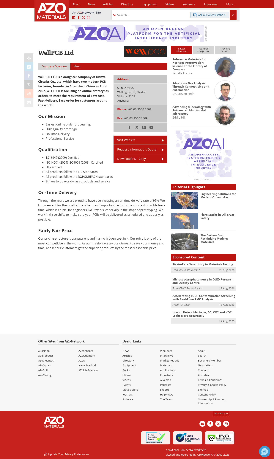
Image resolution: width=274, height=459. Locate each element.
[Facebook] (28, 75)
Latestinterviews (181, 50)
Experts (164, 389)
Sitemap (203, 389)
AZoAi (82, 360)
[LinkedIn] (28, 66)
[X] (28, 84)
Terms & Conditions (210, 380)
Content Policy (207, 394)
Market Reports (169, 360)
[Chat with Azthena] (264, 451)
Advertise (204, 375)
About (201, 351)
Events (126, 385)
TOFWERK (184, 304)
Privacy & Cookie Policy (212, 385)
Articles (127, 355)
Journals (127, 394)
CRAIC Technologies (190, 288)
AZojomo (165, 380)
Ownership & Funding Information (211, 401)
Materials (166, 365)
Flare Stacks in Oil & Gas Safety (217, 216)
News (125, 351)
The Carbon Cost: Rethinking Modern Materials (214, 238)
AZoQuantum (86, 355)
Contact (202, 370)
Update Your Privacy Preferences (68, 454)
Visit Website (126, 140)
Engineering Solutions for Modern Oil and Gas (218, 195)
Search (202, 355)
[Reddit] (28, 93)
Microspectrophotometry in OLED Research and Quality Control (202, 281)
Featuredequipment (203, 50)
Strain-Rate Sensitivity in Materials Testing (202, 264)
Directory (127, 4)
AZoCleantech (46, 360)
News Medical (87, 365)
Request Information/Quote (136, 149)
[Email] (28, 102)
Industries (166, 375)
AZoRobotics (45, 355)
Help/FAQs (166, 394)
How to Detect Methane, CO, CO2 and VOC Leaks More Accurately (202, 313)
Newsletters (205, 365)
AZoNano (44, 351)
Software (127, 399)
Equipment (129, 365)
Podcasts (165, 385)
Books (126, 370)
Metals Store (130, 389)
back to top (220, 413)
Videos (126, 380)
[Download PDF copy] (28, 57)
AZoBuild (43, 370)
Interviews (166, 355)
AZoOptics (44, 365)
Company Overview (54, 66)
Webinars (166, 351)
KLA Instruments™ (189, 270)
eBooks (126, 375)
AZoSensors (85, 351)
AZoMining (45, 375)
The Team (166, 399)
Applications (168, 370)
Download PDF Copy (131, 159)
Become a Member (209, 360)
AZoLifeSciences (88, 370)
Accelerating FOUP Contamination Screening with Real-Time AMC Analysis (203, 297)
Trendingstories (225, 50)
